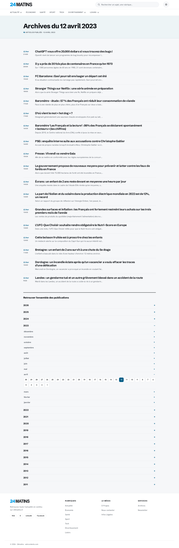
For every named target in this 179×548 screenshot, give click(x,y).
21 (74, 380)
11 (127, 380)
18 (89, 380)
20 (79, 380)
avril (26, 374)
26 (47, 380)
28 (36, 380)
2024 (26, 318)
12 (121, 380)
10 (132, 380)
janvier (27, 402)
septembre (29, 347)
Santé (42, 12)
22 (68, 380)
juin (25, 363)
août (26, 353)
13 (116, 380)
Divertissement (75, 12)
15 (105, 380)
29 (31, 380)
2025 (26, 312)
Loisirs (93, 12)
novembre (28, 337)
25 (52, 380)
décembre (28, 331)
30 (26, 380)
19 (84, 380)
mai (25, 369)
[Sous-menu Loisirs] (98, 12)
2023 (26, 325)
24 (58, 380)
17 (95, 380)
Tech (61, 12)
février (27, 397)
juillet (26, 358)
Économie (31, 12)
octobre (27, 342)
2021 (25, 416)
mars (26, 392)
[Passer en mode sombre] (166, 4)
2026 (26, 305)
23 (63, 380)
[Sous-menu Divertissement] (85, 12)
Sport (52, 12)
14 (111, 380)
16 (100, 380)
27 (42, 380)
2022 (26, 410)
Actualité (14, 12)
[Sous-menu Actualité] (21, 12)
